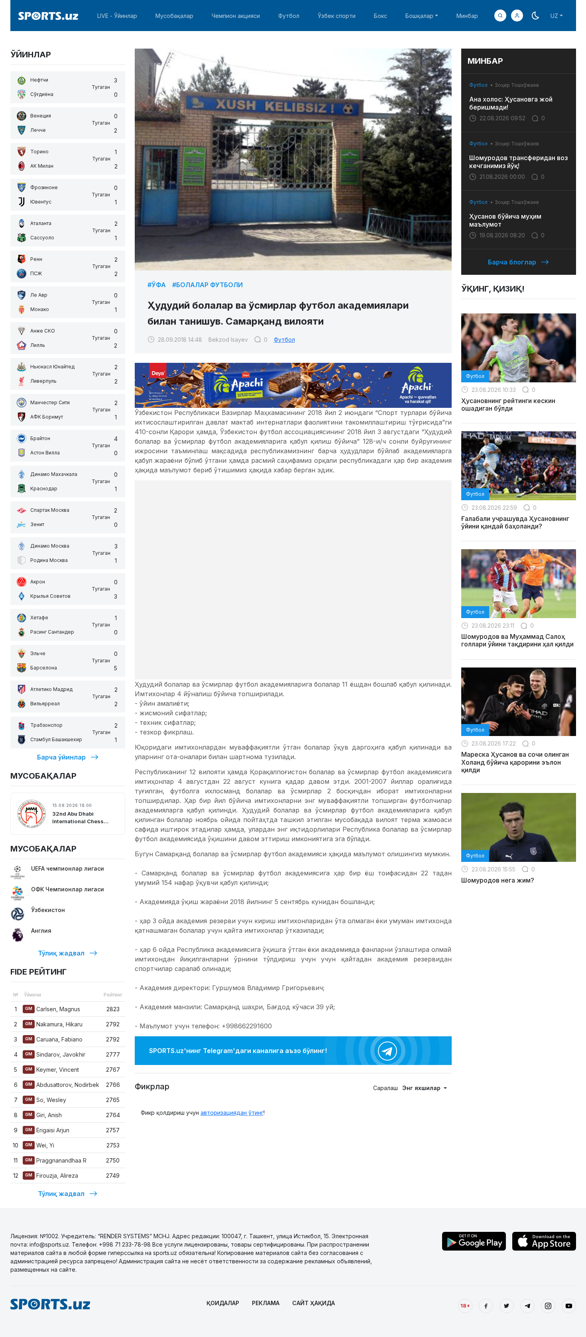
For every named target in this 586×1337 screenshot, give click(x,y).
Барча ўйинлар (61, 757)
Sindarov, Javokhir (55, 1054)
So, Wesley (45, 1099)
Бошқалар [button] (419, 15)
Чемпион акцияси (236, 15)
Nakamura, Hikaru (54, 1024)
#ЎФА (156, 285)
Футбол (288, 15)
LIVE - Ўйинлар (117, 15)
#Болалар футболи (207, 285)
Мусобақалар (174, 15)
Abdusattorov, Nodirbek (62, 1084)
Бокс (380, 15)
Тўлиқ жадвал (61, 953)
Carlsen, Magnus (52, 1009)
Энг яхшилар (422, 1087)
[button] (517, 16)
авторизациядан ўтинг (232, 1112)
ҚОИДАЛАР (222, 1303)
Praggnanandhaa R (56, 1160)
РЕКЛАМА (265, 1303)
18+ (465, 1305)
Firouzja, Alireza (51, 1175)
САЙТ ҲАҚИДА (313, 1303)
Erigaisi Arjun (47, 1130)
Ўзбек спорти (337, 15)
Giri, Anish (43, 1115)
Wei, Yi (39, 1145)
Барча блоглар (512, 262)
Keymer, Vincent (52, 1069)
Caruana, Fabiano (54, 1039)
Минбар (467, 15)
